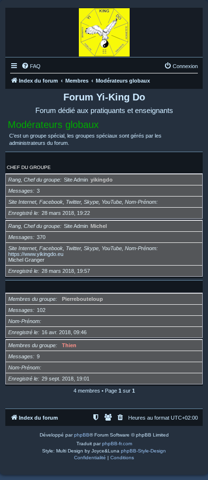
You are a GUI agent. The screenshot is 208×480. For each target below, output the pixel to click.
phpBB (81, 435)
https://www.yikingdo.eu (35, 254)
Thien (69, 345)
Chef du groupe (29, 167)
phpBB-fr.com (117, 443)
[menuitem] (31, 66)
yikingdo (101, 180)
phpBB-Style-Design (143, 450)
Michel (98, 226)
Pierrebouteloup (82, 299)
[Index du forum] (104, 30)
